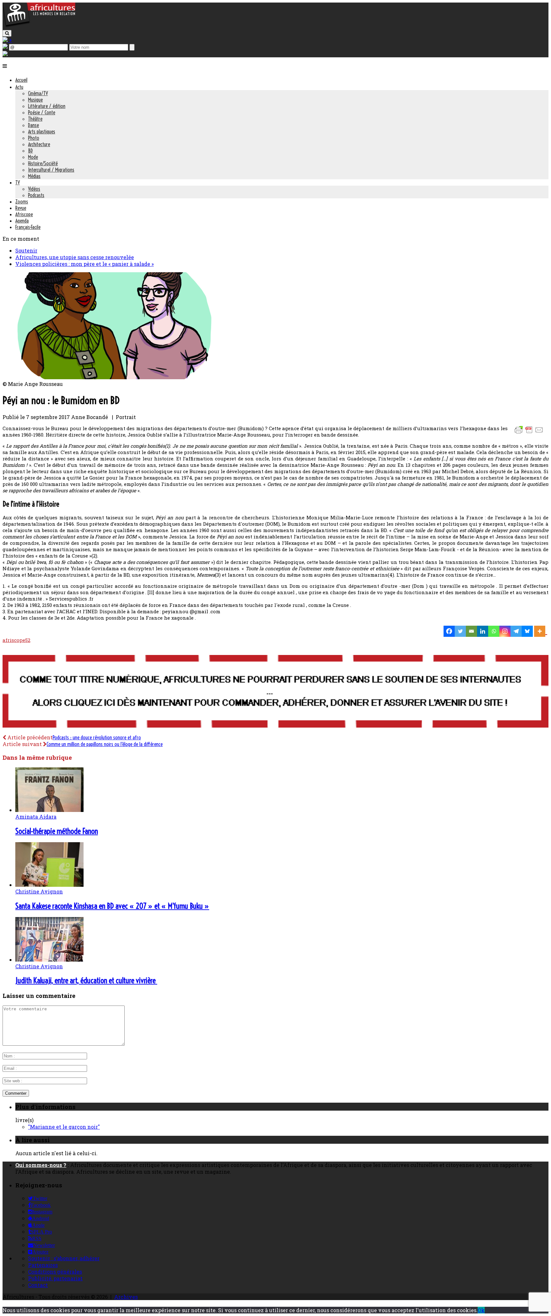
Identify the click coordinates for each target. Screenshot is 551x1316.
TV (17, 182)
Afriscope (24, 214)
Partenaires (43, 1265)
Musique (35, 99)
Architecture (39, 144)
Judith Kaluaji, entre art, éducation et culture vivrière (86, 980)
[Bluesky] (527, 631)
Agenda (22, 220)
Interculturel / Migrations (51, 170)
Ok (481, 1310)
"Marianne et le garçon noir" (64, 1126)
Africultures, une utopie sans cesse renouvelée (74, 257)
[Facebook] (449, 631)
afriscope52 (16, 640)
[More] (540, 631)
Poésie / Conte (41, 112)
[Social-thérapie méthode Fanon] (49, 810)
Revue (20, 208)
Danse (33, 125)
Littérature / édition (46, 106)
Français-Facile (27, 227)
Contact (38, 1285)
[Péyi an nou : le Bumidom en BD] (114, 377)
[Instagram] (505, 631)
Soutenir (26, 250)
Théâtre (35, 119)
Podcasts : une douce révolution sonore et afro (97, 737)
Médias (34, 176)
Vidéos (34, 189)
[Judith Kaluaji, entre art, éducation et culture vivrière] (49, 959)
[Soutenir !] (275, 692)
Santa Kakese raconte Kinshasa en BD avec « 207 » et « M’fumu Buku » (112, 906)
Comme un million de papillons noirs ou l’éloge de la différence (105, 744)
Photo (33, 138)
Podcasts (36, 195)
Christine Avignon (39, 891)
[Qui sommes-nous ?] (5, 54)
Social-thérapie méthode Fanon (56, 831)
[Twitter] (460, 631)
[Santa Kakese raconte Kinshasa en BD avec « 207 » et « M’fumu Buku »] (49, 884)
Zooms (21, 201)
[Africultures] (39, 26)
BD (30, 150)
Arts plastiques (41, 131)
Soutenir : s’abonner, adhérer (63, 1258)
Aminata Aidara (35, 816)
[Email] (471, 631)
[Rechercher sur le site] (7, 33)
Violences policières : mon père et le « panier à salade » (84, 263)
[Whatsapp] (493, 631)
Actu (19, 87)
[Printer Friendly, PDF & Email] (529, 433)
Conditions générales (55, 1271)
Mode (33, 157)
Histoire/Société (43, 163)
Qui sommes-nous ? (40, 1165)
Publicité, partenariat (55, 1278)
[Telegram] (516, 631)
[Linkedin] (482, 631)
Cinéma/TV (38, 93)
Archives (126, 1296)
